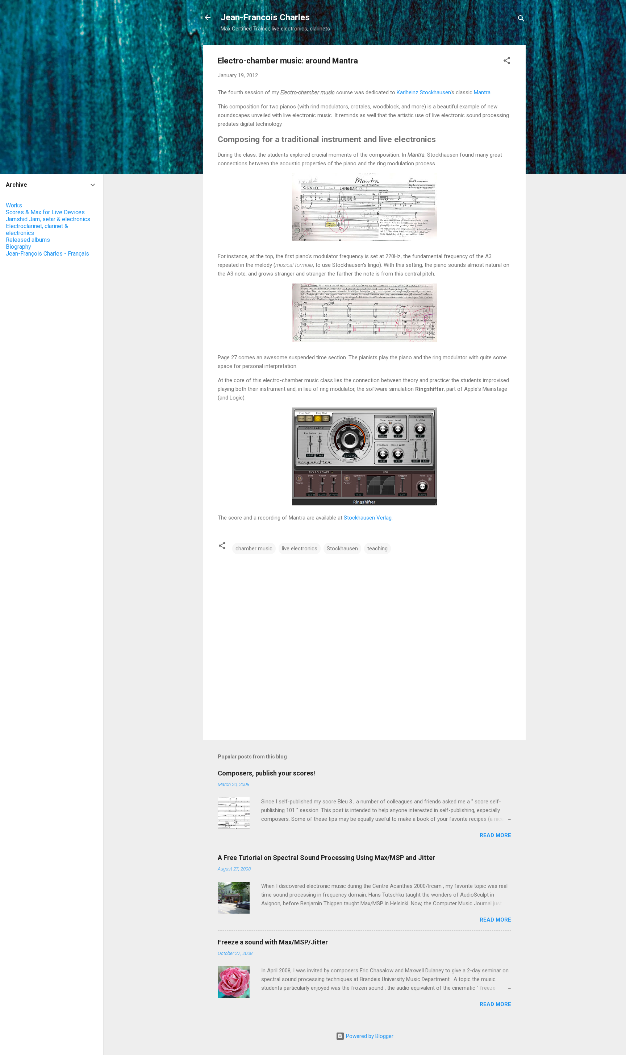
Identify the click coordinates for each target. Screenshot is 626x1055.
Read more (495, 835)
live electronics (299, 548)
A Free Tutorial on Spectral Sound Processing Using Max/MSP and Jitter (326, 857)
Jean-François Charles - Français (47, 253)
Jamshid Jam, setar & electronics (48, 219)
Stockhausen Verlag (368, 517)
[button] (506, 61)
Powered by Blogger (369, 1036)
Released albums (28, 239)
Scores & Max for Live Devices (45, 212)
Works (14, 205)
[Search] (521, 20)
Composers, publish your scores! (266, 773)
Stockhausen (342, 548)
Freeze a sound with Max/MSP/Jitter (273, 942)
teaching (377, 548)
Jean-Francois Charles (265, 17)
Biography (18, 246)
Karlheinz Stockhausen (424, 92)
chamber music (253, 548)
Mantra (482, 92)
